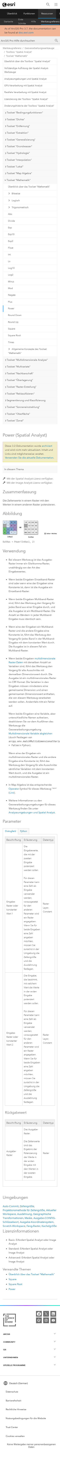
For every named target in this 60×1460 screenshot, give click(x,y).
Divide (11, 221)
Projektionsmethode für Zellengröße (24, 1210)
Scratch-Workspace (14, 1225)
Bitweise (16, 193)
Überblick (12, 13)
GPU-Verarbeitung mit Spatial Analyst (23, 85)
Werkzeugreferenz (50, 21)
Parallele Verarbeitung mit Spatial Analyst (25, 92)
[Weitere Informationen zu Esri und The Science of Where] (9, 1320)
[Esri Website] (9, 4)
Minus (11, 281)
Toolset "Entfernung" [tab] (18, 126)
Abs (10, 214)
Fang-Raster (33, 1225)
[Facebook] (39, 1314)
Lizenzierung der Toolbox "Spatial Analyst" (26, 99)
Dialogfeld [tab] (10, 831)
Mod (10, 288)
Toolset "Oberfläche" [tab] (18, 413)
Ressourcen (47, 13)
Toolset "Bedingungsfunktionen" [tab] (25, 112)
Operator (14, 788)
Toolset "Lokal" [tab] (15, 166)
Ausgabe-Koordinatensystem (37, 1222)
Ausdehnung (24, 1214)
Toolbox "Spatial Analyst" (19, 52)
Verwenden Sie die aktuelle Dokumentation (29, 457)
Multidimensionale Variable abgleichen (30, 733)
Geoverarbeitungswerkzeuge (39, 48)
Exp (10, 227)
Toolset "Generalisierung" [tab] (21, 139)
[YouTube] (53, 1320)
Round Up (13, 322)
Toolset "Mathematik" (17, 56)
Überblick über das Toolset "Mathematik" (29, 186)
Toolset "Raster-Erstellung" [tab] (21, 386)
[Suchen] (48, 4)
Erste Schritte (22, 21)
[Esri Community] (39, 1320)
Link (11, 792)
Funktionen (29, 13)
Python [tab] (23, 831)
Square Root (14, 335)
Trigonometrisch (20, 207)
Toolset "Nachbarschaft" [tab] (20, 373)
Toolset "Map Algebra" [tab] (19, 173)
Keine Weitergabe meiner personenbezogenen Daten (31, 1445)
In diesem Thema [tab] (14, 469)
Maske (28, 1218)
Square (11, 328)
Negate (12, 295)
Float (10, 248)
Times (11, 342)
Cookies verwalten (15, 1436)
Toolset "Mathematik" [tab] (19, 180)
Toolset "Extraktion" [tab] (17, 132)
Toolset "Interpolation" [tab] (19, 159)
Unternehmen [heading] (10, 1357)
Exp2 (10, 241)
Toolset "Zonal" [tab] (15, 420)
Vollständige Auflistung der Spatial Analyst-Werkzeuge (26, 70)
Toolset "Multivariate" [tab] (18, 366)
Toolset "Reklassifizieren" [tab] (21, 393)
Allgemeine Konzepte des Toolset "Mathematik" (27, 351)
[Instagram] (46, 1320)
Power (11, 308)
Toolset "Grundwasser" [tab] (19, 146)
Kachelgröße (49, 1225)
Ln (9, 261)
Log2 (10, 274)
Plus (10, 302)
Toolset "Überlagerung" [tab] (20, 380)
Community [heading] (9, 1342)
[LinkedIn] (53, 1314)
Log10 (11, 268)
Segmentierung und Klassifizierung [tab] (26, 400)
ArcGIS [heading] (6, 1334)
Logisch (16, 200)
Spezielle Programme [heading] (14, 1365)
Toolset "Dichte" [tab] (16, 119)
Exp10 (11, 234)
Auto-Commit (11, 1206)
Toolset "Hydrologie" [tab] (18, 153)
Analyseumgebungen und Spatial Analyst (25, 79)
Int (9, 254)
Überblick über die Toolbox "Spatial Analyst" (27, 61)
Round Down (14, 315)
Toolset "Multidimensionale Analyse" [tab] (27, 359)
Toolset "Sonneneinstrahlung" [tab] (23, 407)
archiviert (47, 445)
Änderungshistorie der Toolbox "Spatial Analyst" (29, 105)
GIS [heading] (4, 1349)
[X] (46, 1314)
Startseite (8, 21)
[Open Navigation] (56, 4)
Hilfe (33, 21)
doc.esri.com (26, 32)
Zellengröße (27, 1206)
